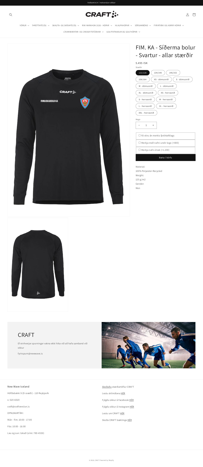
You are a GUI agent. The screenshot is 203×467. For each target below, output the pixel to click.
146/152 (173, 72)
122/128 (143, 72)
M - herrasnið (166, 99)
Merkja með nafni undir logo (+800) (160, 142)
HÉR (123, 393)
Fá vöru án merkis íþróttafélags (157, 135)
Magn (138, 119)
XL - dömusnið (146, 92)
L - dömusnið (167, 86)
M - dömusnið (146, 86)
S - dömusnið (182, 79)
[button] (10, 14)
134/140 (158, 72)
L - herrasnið (145, 106)
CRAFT (97, 460)
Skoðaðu (107, 386)
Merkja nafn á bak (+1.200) (155, 150)
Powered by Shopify (107, 460)
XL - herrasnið (166, 106)
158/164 (143, 79)
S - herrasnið (145, 99)
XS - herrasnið (168, 92)
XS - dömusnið (161, 79)
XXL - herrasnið (146, 112)
